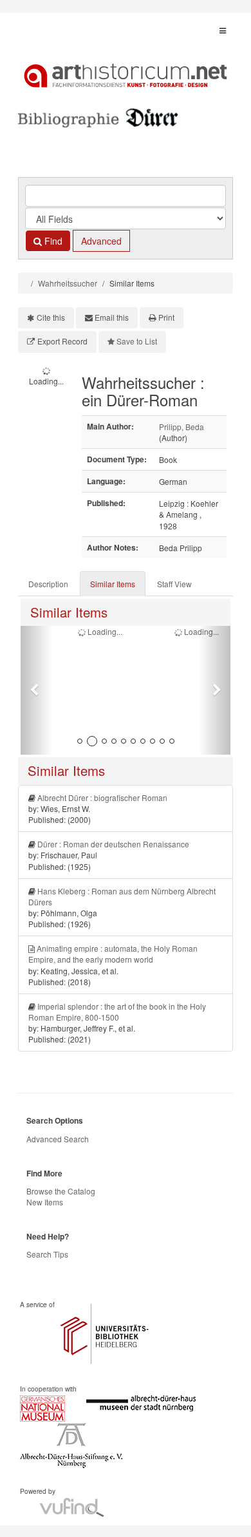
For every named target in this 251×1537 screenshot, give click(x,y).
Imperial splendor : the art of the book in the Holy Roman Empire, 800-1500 (117, 1012)
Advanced (101, 240)
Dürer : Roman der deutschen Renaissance (113, 843)
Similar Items (112, 583)
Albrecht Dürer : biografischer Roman (102, 797)
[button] (36, 690)
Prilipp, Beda (181, 426)
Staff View (174, 583)
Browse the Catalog (60, 1190)
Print (166, 317)
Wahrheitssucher (67, 283)
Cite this (51, 317)
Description (48, 583)
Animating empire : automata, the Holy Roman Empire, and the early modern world (113, 954)
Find (52, 240)
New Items (44, 1201)
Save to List (136, 340)
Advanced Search (57, 1138)
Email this (112, 317)
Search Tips (47, 1254)
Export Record (62, 340)
